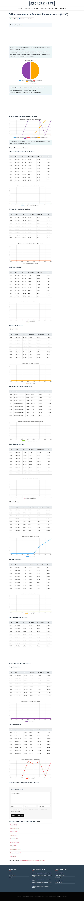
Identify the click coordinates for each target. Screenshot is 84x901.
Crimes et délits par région (31, 8)
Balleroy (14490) (13, 831)
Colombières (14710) (14, 828)
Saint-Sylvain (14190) (14, 842)
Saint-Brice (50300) (59, 873)
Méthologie (63, 8)
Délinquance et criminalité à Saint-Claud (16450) (41, 873)
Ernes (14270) (13, 835)
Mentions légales (12, 875)
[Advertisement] (30, 37)
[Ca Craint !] (42, 3)
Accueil (20, 8)
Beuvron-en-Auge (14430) (15, 852)
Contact (10, 877)
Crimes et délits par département (49, 8)
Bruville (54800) (58, 882)
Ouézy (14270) (13, 845)
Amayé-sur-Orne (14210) (15, 849)
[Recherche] (74, 8)
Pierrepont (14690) (14, 838)
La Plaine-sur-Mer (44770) (60, 875)
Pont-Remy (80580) (59, 880)
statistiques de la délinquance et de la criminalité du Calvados (32, 860)
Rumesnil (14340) (13, 824)
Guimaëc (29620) (58, 877)
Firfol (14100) (13, 856)
